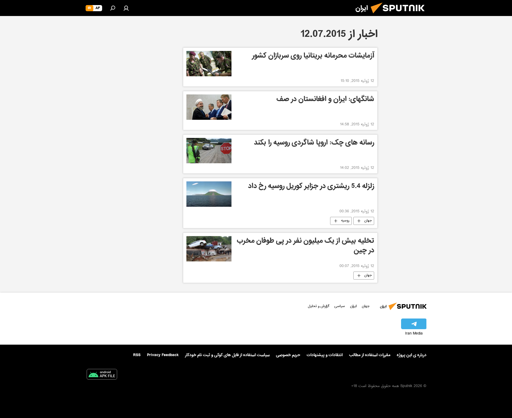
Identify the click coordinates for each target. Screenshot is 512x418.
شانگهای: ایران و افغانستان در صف (325, 99)
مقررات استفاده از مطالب (369, 355)
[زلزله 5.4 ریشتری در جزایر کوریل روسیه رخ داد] (208, 194)
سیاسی (339, 306)
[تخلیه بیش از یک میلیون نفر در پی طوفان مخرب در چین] (208, 248)
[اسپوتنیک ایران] (400, 15)
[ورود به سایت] (126, 8)
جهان (368, 221)
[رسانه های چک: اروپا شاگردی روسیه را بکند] (208, 150)
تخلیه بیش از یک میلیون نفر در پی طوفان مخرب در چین (305, 246)
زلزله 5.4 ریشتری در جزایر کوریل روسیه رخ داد (311, 186)
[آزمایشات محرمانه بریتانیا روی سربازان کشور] (208, 63)
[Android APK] (102, 375)
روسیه (345, 221)
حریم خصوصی (288, 355)
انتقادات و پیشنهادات (325, 355)
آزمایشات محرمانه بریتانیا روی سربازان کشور (313, 56)
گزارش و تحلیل (318, 306)
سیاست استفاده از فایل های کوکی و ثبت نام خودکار (227, 355)
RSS (137, 355)
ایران (353, 306)
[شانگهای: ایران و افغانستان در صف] (208, 107)
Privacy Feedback (163, 355)
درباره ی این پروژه (411, 355)
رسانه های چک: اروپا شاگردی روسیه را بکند (314, 143)
